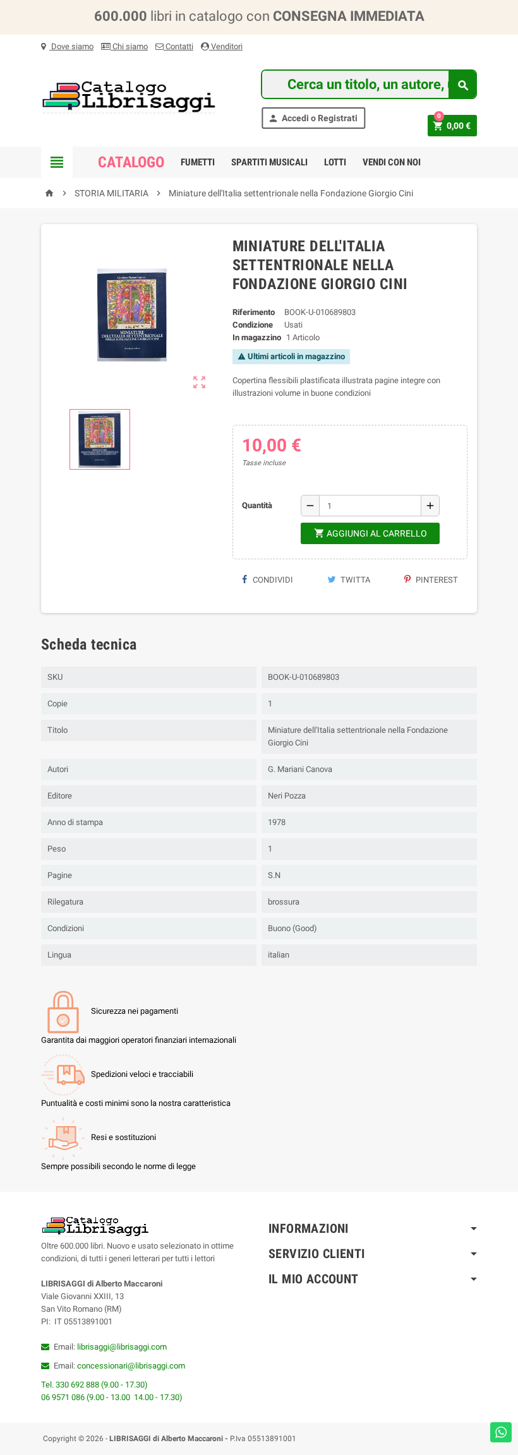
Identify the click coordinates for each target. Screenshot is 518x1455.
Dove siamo (71, 46)
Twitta (354, 580)
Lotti (335, 162)
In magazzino (256, 337)
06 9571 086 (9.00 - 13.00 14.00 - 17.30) (112, 1397)
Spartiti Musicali (269, 162)
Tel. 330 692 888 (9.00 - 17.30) (94, 1384)
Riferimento (253, 312)
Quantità (257, 505)
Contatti (178, 46)
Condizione (252, 325)
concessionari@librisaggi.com (131, 1365)
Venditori (226, 46)
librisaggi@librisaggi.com (122, 1346)
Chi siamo (129, 46)
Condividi (272, 580)
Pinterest (436, 580)
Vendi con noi (392, 162)
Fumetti (198, 162)
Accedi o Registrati (313, 118)
